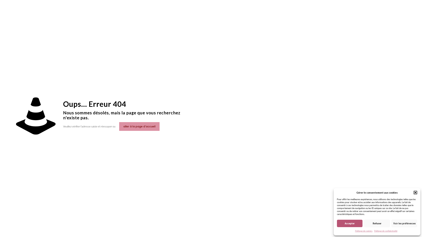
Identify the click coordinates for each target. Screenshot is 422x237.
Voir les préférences (404, 223)
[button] (415, 192)
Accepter (350, 223)
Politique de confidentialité (385, 231)
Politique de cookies (364, 231)
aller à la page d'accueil (139, 126)
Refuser (377, 223)
